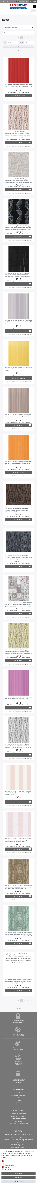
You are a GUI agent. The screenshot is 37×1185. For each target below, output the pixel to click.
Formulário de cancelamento (18, 1124)
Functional (8, 1169)
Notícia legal (18, 1121)
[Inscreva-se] (8, 1)
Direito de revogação (18, 1116)
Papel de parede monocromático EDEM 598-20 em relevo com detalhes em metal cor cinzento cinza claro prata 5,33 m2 (18, 321)
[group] (18, 70)
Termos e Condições (18, 1114)
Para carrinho (18, 142)
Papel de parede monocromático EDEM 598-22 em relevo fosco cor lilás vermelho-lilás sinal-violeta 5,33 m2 (18, 697)
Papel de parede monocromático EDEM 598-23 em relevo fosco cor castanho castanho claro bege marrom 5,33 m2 (18, 415)
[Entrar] (3, 1)
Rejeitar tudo (18, 1177)
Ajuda (18, 1093)
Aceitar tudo (18, 1173)
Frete (18, 1098)
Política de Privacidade (18, 1119)
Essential (7, 1161)
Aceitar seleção (18, 1181)
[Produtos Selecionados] (27, 1)
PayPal (7, 1167)
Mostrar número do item (18, 95)
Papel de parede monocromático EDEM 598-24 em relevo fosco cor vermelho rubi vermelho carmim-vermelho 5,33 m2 (18, 86)
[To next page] (30, 37)
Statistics (7, 1163)
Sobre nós (18, 1103)
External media (9, 1165)
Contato (18, 1100)
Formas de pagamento (18, 1095)
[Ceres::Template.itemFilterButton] (18, 46)
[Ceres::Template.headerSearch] (33, 10)
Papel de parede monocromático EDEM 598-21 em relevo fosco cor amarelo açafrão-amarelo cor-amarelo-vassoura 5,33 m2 (18, 369)
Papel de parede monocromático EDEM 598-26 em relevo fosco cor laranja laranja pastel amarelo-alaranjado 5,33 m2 (18, 463)
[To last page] (32, 37)
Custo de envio (27, 99)
